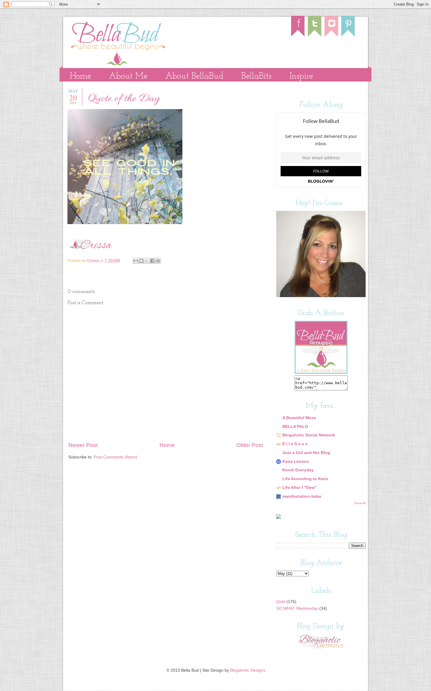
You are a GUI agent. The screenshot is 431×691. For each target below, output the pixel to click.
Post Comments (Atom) (115, 457)
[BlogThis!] (141, 261)
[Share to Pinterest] (158, 261)
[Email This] (136, 261)
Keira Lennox (295, 461)
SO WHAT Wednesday (297, 608)
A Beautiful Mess (299, 418)
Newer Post (83, 445)
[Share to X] (147, 261)
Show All (360, 503)
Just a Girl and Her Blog (306, 452)
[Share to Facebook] (152, 261)
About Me (128, 76)
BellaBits (256, 76)
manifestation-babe (301, 496)
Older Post (249, 445)
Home (80, 76)
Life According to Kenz (305, 479)
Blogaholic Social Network (308, 435)
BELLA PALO (295, 426)
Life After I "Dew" (299, 487)
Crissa (93, 260)
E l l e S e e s (295, 444)
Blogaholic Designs (247, 670)
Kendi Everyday (298, 470)
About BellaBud (194, 76)
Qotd (280, 601)
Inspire (301, 76)
